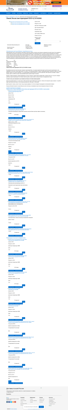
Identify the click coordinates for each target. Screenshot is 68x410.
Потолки (50, 13)
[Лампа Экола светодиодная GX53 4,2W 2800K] (17, 239)
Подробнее (8, 394)
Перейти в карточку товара (18, 107)
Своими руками (57, 13)
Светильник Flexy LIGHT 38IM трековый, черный (16, 139)
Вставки (13, 13)
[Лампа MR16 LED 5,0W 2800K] (14, 288)
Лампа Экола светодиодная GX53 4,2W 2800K (16, 240)
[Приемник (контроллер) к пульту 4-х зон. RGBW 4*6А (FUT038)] (20, 172)
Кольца (30, 13)
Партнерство (41, 400)
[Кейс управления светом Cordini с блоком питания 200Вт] (19, 215)
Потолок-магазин (13, 408)
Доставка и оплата (24, 403)
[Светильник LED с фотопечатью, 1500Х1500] (17, 108)
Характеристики (12, 51)
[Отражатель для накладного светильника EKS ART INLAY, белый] (21, 336)
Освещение (36, 13)
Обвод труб (25, 13)
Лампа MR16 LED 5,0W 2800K (13, 289)
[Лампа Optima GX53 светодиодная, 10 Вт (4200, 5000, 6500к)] (20, 368)
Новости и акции (23, 400)
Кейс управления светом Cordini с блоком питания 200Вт (18, 216)
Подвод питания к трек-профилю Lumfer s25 (16, 181)
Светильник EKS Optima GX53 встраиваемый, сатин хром (18, 155)
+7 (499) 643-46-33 (9, 392)
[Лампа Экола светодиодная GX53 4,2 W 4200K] (17, 272)
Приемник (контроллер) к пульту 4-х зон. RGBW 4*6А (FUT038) (19, 173)
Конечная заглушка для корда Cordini (14, 91)
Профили (8, 13)
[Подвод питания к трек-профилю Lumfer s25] (17, 180)
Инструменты (43, 13)
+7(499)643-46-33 (34, 8)
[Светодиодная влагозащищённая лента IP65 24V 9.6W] (19, 201)
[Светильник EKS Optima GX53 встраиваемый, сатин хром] (19, 154)
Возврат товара (22, 51)
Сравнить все (22, 237)
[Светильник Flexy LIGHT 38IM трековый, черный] (17, 138)
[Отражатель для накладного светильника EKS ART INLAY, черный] (21, 321)
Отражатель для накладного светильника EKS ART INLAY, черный (19, 322)
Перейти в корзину (11, 107)
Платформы (19, 13)
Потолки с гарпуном (33, 400)
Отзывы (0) (17, 51)
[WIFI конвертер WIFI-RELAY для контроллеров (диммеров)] (19, 228)
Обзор (7, 51)
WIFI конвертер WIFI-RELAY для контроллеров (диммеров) (18, 229)
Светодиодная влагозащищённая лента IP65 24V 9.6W (17, 202)
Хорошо (41, 406)
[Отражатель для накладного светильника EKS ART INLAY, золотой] (21, 352)
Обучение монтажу (28, 51)
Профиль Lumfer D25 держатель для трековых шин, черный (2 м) (19, 120)
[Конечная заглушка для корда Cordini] (16, 90)
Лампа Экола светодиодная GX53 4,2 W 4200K (16, 273)
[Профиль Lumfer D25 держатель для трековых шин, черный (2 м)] (21, 119)
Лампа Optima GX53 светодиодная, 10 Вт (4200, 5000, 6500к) (18, 369)
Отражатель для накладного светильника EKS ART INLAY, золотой (20, 353)
